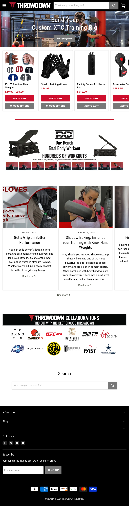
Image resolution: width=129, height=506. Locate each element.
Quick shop (19, 98)
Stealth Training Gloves (54, 84)
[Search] (113, 5)
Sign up (53, 470)
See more (63, 295)
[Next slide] (119, 29)
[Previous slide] (9, 29)
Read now (28, 276)
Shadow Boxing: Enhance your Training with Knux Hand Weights (85, 242)
